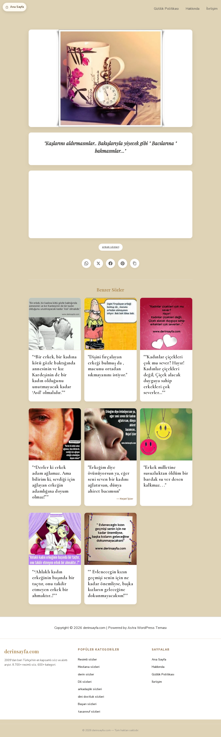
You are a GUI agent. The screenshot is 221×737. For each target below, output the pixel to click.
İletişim (212, 8)
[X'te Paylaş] (98, 263)
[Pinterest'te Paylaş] (122, 263)
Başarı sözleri (87, 704)
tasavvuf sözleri (89, 712)
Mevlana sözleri (88, 667)
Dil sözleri (85, 682)
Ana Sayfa (17, 7)
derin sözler (86, 674)
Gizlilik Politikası (166, 8)
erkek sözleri (110, 247)
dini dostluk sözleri (91, 697)
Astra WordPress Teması (147, 627)
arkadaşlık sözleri (90, 689)
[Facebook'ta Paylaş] (110, 263)
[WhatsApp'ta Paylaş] (86, 263)
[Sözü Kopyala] (134, 263)
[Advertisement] (110, 204)
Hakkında (192, 8)
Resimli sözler (87, 659)
